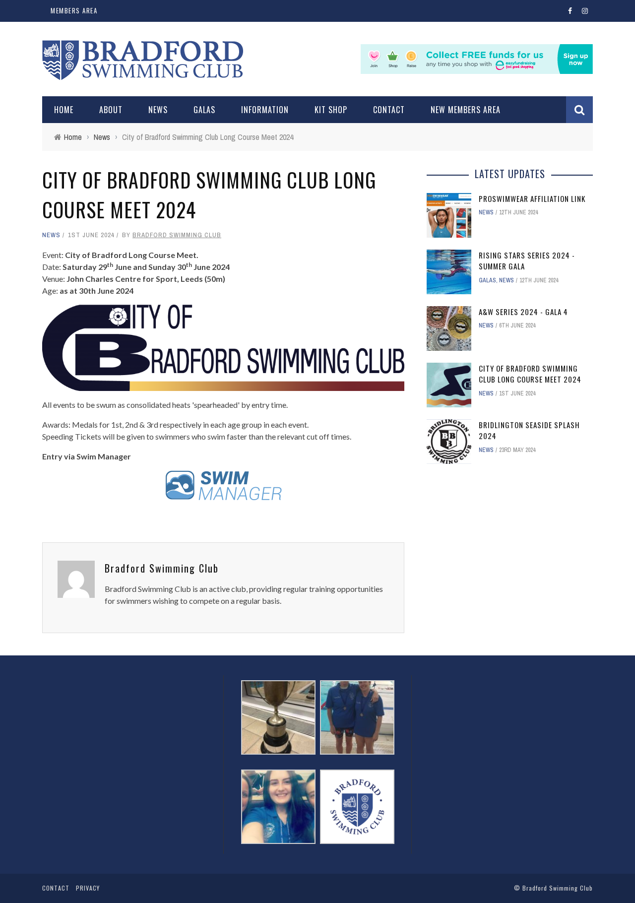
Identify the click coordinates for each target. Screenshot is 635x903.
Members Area (74, 10)
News (158, 110)
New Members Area (466, 110)
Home (63, 110)
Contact (389, 110)
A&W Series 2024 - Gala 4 (523, 311)
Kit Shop (331, 110)
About (111, 110)
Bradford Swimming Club (176, 235)
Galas (204, 110)
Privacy (88, 888)
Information (265, 110)
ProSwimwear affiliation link (532, 198)
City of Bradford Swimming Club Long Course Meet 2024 (530, 374)
